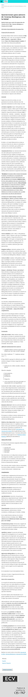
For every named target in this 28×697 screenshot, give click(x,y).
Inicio (2, 4)
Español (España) (6, 663)
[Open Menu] (1, 1)
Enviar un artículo (7, 669)
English (4, 661)
